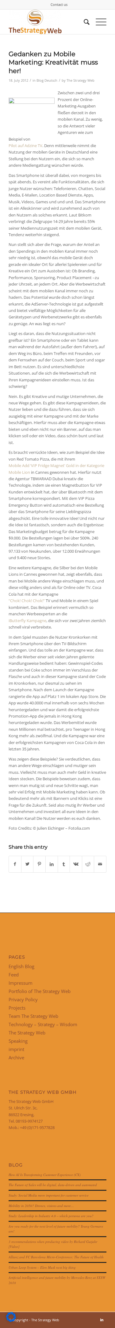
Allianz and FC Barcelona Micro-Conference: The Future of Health (56, 1257)
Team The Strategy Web (33, 1016)
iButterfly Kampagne (27, 620)
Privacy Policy (23, 999)
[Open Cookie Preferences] (11, 1320)
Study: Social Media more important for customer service (49, 1195)
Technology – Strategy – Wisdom (43, 1024)
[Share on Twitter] (27, 864)
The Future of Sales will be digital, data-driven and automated (53, 1184)
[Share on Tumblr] (64, 864)
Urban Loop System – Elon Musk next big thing (42, 1267)
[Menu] (98, 22)
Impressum (21, 983)
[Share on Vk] (76, 864)
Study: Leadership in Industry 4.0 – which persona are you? (51, 1215)
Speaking (18, 1041)
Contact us (59, 4)
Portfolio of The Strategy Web (40, 991)
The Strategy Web (80, 80)
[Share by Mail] (100, 864)
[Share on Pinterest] (39, 864)
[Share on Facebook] (15, 864)
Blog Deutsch (46, 80)
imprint (16, 1049)
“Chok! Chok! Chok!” (27, 600)
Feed (14, 975)
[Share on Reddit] (88, 864)
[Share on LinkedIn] (52, 864)
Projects (17, 1008)
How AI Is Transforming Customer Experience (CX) (45, 1174)
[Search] (84, 22)
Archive (16, 1057)
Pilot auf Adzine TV (25, 145)
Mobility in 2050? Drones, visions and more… (41, 1205)
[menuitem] (59, 4)
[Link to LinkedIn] (101, 1319)
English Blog (21, 966)
